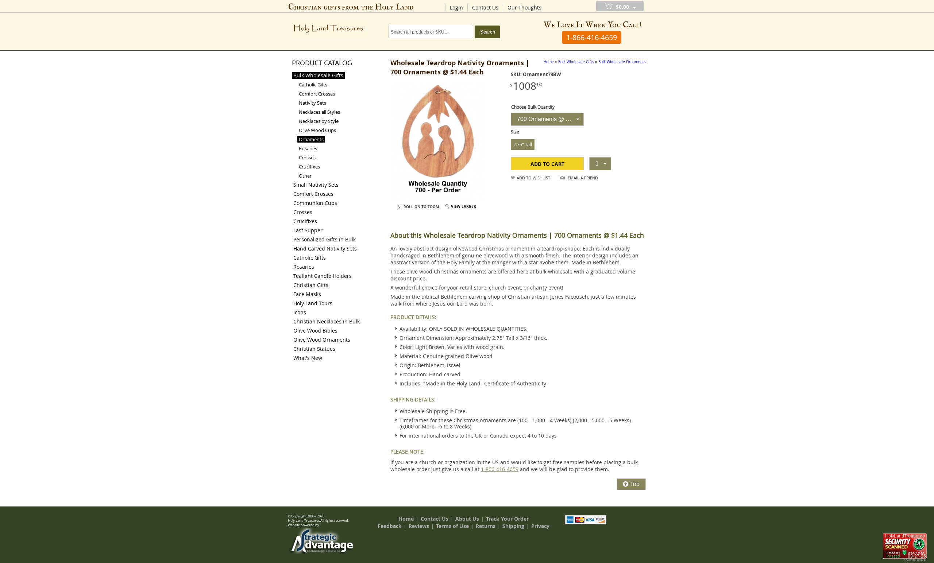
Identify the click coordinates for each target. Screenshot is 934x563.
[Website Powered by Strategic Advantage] (321, 552)
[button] (547, 163)
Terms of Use (452, 526)
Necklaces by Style (319, 121)
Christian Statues (314, 348)
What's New (307, 357)
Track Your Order (507, 518)
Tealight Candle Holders (322, 275)
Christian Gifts (310, 285)
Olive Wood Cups (317, 130)
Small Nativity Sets (316, 184)
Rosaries (308, 148)
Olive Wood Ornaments (321, 339)
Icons (299, 312)
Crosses (307, 157)
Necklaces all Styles (319, 112)
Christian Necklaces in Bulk (326, 321)
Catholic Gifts (313, 84)
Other (305, 175)
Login (456, 7)
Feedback (390, 526)
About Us (467, 518)
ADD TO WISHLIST (533, 177)
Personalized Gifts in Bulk (324, 239)
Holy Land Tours (312, 303)
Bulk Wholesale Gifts (318, 75)
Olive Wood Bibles (315, 330)
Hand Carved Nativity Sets (325, 248)
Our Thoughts (524, 7)
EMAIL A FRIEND (583, 177)
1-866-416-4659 (499, 469)
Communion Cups (315, 202)
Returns (485, 526)
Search (487, 32)
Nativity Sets (312, 103)
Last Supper (308, 230)
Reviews (419, 526)
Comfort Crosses (317, 93)
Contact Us (485, 7)
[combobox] (547, 119)
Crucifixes (309, 166)
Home (406, 518)
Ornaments (311, 139)
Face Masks (307, 294)
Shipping (513, 526)
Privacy (540, 526)
